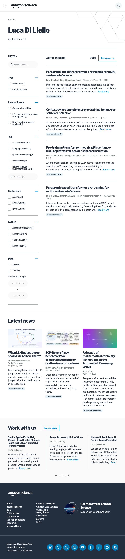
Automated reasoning (92, 410)
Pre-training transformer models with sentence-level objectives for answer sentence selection (78, 149)
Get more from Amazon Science (95, 505)
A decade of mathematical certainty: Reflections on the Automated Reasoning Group (99, 360)
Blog (9, 510)
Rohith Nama (50, 367)
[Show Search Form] (118, 5)
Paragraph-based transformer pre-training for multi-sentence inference (77, 189)
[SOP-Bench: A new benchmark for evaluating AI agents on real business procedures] (62, 338)
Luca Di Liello (51, 80)
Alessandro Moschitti (92, 80)
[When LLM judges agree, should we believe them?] (25, 338)
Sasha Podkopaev (15, 363)
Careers (40, 519)
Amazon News (14, 526)
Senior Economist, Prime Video (66, 437)
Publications (13, 513)
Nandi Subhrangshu (65, 367)
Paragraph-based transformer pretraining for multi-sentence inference (81, 73)
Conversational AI (54, 96)
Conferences (13, 516)
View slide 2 (59, 475)
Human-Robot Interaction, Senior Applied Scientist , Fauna (107, 439)
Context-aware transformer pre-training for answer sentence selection (80, 111)
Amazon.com (12, 544)
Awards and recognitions (42, 511)
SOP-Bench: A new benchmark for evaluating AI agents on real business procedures (62, 358)
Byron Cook (88, 371)
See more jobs (50, 428)
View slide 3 (62, 475)
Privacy (10, 547)
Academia (11, 523)
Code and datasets (16, 519)
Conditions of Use (25, 544)
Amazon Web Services (47, 506)
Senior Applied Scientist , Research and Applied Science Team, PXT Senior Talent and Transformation (24, 441)
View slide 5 (69, 475)
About (10, 503)
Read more (103, 91)
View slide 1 (56, 475)
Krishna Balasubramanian (19, 360)
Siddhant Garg (64, 80)
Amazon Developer (45, 503)
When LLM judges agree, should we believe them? (24, 354)
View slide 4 (66, 475)
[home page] (24, 5)
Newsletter (41, 515)
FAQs (38, 522)
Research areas (14, 506)
